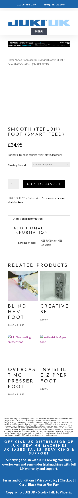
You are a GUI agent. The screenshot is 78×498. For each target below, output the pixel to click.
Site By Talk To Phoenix (55, 492)
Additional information (28, 218)
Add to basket (43, 184)
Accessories (31, 59)
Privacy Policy (47, 480)
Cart (22, 485)
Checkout (67, 480)
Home (11, 59)
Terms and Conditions (19, 480)
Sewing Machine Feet (51, 59)
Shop (19, 59)
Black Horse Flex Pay (43, 485)
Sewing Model (17, 165)
